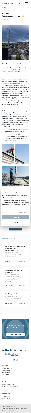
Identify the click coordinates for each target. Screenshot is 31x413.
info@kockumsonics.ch (12, 386)
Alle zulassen (15, 217)
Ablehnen (15, 222)
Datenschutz (5, 408)
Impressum (12, 408)
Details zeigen (22, 212)
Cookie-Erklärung (24, 408)
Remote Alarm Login (7, 398)
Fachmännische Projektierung (13, 129)
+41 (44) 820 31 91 (9, 384)
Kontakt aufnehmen (15, 229)
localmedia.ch (11, 410)
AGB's (17, 408)
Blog (5, 7)
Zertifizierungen (6, 396)
